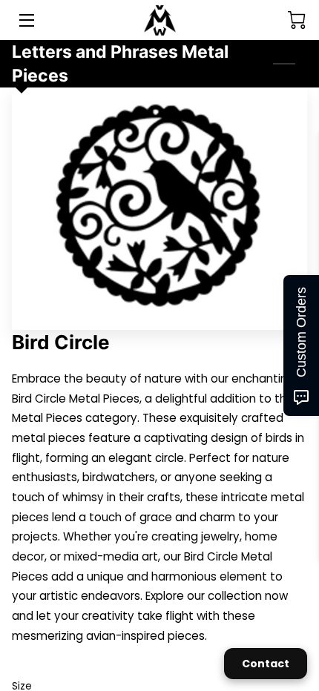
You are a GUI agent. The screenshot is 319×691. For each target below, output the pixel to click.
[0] (297, 20)
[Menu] (25, 20)
